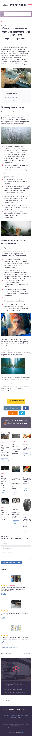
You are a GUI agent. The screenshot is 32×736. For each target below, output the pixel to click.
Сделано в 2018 (12, 732)
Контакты (20, 717)
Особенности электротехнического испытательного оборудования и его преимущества (13, 589)
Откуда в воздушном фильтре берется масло (27, 481)
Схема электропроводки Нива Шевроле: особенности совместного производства (14, 638)
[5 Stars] (10, 423)
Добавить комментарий (11, 562)
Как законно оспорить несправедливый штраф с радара (16, 449)
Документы (6, 715)
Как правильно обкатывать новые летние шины (27, 521)
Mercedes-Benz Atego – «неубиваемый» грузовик (15, 685)
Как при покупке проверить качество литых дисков (16, 513)
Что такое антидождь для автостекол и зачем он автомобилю (16, 483)
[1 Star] (4, 423)
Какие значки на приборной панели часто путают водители (5, 482)
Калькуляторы (24, 715)
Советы (2, 442)
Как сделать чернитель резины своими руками (5, 515)
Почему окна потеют (11, 97)
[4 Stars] (8, 423)
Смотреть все (27, 653)
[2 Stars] (5, 423)
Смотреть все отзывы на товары (9, 647)
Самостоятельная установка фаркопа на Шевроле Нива (14, 614)
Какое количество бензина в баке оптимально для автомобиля (5, 450)
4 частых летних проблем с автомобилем (27, 447)
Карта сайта (13, 717)
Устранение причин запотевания (15, 100)
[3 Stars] (7, 423)
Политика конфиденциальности (16, 727)
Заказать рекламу (15, 715)
